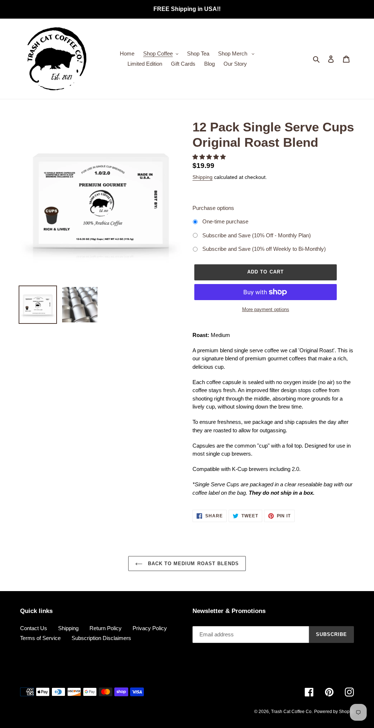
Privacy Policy (150, 628)
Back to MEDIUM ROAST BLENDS (192, 563)
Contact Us (33, 628)
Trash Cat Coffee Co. (292, 711)
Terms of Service (40, 638)
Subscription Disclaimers (101, 638)
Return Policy (105, 628)
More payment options (265, 309)
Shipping (202, 177)
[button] (209, 157)
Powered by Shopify (334, 711)
